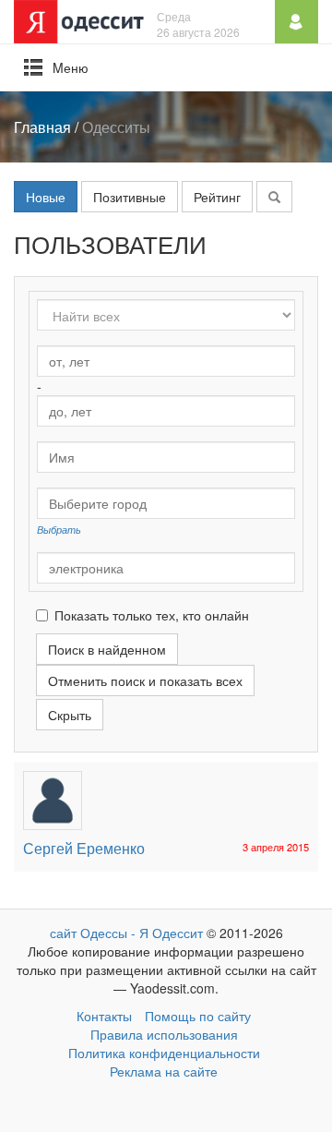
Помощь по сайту (198, 1015)
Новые (45, 196)
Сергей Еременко (84, 848)
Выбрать (59, 529)
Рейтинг (217, 196)
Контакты (104, 1015)
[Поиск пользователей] (274, 196)
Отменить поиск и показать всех (145, 680)
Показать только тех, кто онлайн (151, 615)
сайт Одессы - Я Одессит (126, 932)
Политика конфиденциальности (164, 1052)
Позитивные (129, 196)
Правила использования (164, 1034)
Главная (42, 127)
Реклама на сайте (164, 1071)
